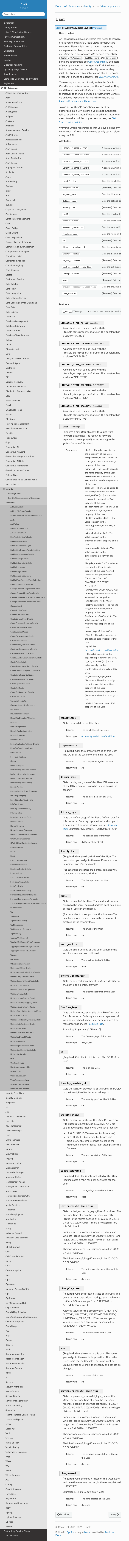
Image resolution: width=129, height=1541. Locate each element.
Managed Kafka (13, 1177)
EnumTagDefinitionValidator (22, 748)
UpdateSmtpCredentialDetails (22, 1024)
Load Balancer (12, 1144)
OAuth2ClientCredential (20, 839)
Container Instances (15, 261)
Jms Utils (10, 1121)
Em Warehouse (13, 400)
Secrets (9, 1382)
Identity (9, 489)
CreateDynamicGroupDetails (22, 636)
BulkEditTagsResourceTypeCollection (25, 580)
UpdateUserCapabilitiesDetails (23, 1050)
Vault (8, 1433)
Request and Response (17, 1503)
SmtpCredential (16, 886)
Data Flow (11, 289)
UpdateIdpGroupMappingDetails (24, 1002)
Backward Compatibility (15, 46)
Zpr (7, 1480)
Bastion (9, 186)
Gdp (8, 442)
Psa (7, 1331)
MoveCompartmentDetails (21, 817)
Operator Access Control (17, 1289)
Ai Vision (10, 121)
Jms (7, 1112)
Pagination (9, 83)
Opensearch (11, 1284)
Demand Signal (13, 363)
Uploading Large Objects (15, 69)
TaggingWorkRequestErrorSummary (25, 942)
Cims (8, 223)
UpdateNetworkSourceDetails (22, 1007)
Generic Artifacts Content (18, 470)
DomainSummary (17, 735)
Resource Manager (15, 1359)
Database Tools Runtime (17, 335)
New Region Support (14, 41)
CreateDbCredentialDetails (21, 628)
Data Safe (10, 307)
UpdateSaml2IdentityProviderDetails (25, 1020)
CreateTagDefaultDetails (20, 684)
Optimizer (10, 1298)
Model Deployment (15, 1214)
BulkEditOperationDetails (21, 563)
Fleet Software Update (16, 428)
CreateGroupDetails (18, 640)
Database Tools (13, 330)
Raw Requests (10, 74)
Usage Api (10, 1429)
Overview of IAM (108, 77)
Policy (12, 852)
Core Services (12, 270)
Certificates (11, 214)
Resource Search (14, 1368)
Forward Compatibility (14, 37)
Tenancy (13, 955)
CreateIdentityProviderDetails (22, 645)
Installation (9, 23)
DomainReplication (18, 727)
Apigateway (11, 144)
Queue (9, 1340)
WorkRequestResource (19, 1084)
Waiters (9, 1526)
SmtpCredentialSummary (20, 891)
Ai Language (11, 112)
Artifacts (10, 172)
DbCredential (15, 710)
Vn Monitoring (12, 1447)
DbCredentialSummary (19, 714)
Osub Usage (11, 1326)
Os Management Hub (16, 1303)
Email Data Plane (14, 410)
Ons (7, 1275)
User (12, 1058)
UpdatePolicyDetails (18, 1015)
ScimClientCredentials (19, 882)
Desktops (10, 368)
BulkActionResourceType (20, 546)
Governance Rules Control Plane (21, 480)
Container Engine (14, 256)
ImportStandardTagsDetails (21, 800)
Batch (8, 191)
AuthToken (14, 524)
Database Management (17, 321)
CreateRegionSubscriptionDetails (24, 666)
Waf (8, 1466)
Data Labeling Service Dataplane (21, 303)
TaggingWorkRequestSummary (23, 951)
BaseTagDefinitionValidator (21, 537)
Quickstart (9, 51)
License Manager (14, 1130)
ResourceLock (16, 873)
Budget (9, 205)
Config (9, 1484)
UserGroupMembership (20, 1067)
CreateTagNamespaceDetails (22, 692)
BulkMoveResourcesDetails (21, 584)
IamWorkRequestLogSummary (22, 774)
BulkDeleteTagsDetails (19, 559)
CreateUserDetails (17, 696)
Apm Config (11, 149)
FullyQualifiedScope (18, 757)
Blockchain (11, 200)
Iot (7, 1107)
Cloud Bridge (12, 228)
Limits (8, 1135)
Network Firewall (14, 1233)
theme (86, 1532)
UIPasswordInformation (20, 964)
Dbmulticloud (12, 349)
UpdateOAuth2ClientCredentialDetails (26, 1011)
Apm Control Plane (15, 154)
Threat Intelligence (14, 1419)
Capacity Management (16, 209)
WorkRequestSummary (19, 1089)
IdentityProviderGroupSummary (23, 791)
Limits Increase (13, 1140)
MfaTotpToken (16, 813)
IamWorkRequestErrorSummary (23, 770)
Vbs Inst (9, 1438)
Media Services (13, 1205)
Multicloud (11, 1224)
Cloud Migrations (14, 237)
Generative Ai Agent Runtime (20, 456)
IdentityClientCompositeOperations (24, 498)
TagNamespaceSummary (20, 929)
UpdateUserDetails (18, 1054)
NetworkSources (17, 826)
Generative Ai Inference (17, 466)
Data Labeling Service (16, 298)
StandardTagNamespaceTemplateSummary (28, 903)
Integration (11, 1102)
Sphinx (70, 1532)
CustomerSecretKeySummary (22, 705)
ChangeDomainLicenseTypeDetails (24, 593)
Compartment (16, 606)
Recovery (10, 1345)
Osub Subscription (15, 1321)
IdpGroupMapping (18, 796)
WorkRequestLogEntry (19, 1080)
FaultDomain (15, 753)
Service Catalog (13, 1396)
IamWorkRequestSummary (21, 783)
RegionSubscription (18, 860)
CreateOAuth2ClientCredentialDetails (26, 658)
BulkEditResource (17, 567)
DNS (8, 396)
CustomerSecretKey (18, 701)
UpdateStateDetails (18, 1028)
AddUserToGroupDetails (20, 511)
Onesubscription (14, 1270)
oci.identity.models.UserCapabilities (98, 736)
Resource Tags (95, 1024)
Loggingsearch (12, 1168)
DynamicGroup (16, 740)
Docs (58, 6)
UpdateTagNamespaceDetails (22, 1046)
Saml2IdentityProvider (19, 877)
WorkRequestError (18, 1076)
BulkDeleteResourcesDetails (22, 554)
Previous (65, 1514)
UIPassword (15, 959)
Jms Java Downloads (16, 1116)
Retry (8, 1508)
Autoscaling (11, 181)
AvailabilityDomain (18, 533)
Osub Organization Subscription (21, 1317)
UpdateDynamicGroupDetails (22, 990)
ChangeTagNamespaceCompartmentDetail (27, 597)
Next (114, 1514)
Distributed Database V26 (18, 391)
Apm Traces (11, 163)
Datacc (9, 340)
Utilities (9, 1522)
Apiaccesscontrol (14, 140)
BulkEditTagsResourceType (21, 576)
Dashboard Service (15, 279)
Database (10, 316)
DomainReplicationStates (20, 731)
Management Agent (15, 1182)
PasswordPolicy (16, 847)
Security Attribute (14, 1387)
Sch (7, 1377)
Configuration (10, 27)
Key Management (14, 1126)
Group (13, 761)
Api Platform (12, 135)
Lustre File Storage (14, 1172)
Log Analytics (12, 1154)
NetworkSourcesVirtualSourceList (24, 834)
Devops (9, 372)
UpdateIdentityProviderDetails (22, 998)
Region (13, 856)
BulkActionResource (18, 541)
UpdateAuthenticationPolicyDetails (25, 972)
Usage (8, 1424)
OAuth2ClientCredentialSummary (24, 843)
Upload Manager (14, 1517)
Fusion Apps (11, 438)
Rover (8, 1373)
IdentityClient (14, 494)
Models (11, 503)
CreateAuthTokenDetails (20, 615)
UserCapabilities (17, 1063)
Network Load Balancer (17, 1238)
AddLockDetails (16, 507)
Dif (7, 377)
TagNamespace (16, 925)
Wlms (8, 1470)
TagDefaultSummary (18, 921)
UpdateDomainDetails (19, 985)
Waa (8, 1457)
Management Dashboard (18, 1186)
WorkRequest (16, 1072)
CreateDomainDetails (19, 632)
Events (9, 414)
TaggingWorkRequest (19, 938)
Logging (7, 60)
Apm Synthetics (13, 158)
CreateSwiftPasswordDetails (22, 679)
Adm (8, 98)
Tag (11, 912)
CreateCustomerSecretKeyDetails (24, 623)
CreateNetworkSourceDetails (22, 653)
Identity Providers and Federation (77, 101)
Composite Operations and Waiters (21, 79)
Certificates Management (18, 219)
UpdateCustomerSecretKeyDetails (24, 981)
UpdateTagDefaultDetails (20, 1037)
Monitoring (11, 1219)
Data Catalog (12, 284)
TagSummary (15, 934)
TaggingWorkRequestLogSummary (24, 946)
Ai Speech (10, 116)
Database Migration (15, 326)
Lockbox (10, 1149)
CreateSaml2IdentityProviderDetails (25, 671)
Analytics (10, 126)
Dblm (8, 344)
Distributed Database (16, 386)
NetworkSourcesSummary (21, 830)
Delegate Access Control (17, 358)
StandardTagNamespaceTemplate (24, 899)
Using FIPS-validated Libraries (18, 32)
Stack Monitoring (14, 1405)
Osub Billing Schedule (16, 1312)
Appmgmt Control (14, 167)
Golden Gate (12, 475)
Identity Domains (14, 1098)
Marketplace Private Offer (18, 1196)
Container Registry (14, 265)
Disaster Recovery (14, 382)
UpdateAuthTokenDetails (20, 968)
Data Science (12, 312)
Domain (13, 722)
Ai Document (12, 107)
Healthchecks (12, 484)
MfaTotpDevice (16, 804)
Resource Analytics (15, 1354)
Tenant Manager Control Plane (20, 1415)
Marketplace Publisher (16, 1200)
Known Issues (10, 55)
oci (25, 4)
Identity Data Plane (15, 1093)
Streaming (10, 1410)
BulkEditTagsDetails (18, 572)
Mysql (8, 1228)
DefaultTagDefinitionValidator (22, 718)
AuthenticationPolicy (19, 528)
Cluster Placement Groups (18, 242)
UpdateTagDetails (17, 1041)
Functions (10, 433)
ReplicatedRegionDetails (20, 869)
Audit (8, 177)
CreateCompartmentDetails (21, 619)
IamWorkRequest (17, 765)
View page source (110, 6)
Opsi (8, 1294)
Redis (8, 1349)
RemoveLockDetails (18, 865)
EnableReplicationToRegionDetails (24, 744)
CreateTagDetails (17, 688)
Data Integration (14, 293)
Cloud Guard (12, 233)
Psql (7, 1335)
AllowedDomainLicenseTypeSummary (26, 515)
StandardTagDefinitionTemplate (23, 895)
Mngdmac (10, 1210)
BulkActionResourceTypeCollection (25, 550)
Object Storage (13, 1247)
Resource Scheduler (15, 1363)
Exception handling (13, 65)
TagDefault (14, 916)
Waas (8, 1461)
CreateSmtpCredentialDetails (22, 675)
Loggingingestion (14, 1163)
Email (8, 405)
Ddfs (8, 354)
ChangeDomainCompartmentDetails (25, 589)
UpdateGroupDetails (19, 994)
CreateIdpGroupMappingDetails (23, 649)
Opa (8, 1280)
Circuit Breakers (13, 1489)
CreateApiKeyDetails (18, 610)
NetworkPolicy (16, 821)
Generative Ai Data (15, 461)
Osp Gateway (12, 1308)
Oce (7, 1252)
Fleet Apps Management (17, 424)
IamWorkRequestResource (21, 778)
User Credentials (97, 62)
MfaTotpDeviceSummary (20, 809)
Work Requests (13, 1475)
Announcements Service (17, 130)
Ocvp (8, 1261)
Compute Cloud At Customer (20, 247)
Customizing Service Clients (17, 1531)
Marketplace (11, 1191)
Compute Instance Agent (18, 251)
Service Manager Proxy (17, 1401)
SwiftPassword (16, 908)
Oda (8, 1266)
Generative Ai (12, 447)
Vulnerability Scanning (16, 1452)
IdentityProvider (17, 787)
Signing (9, 1512)
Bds (7, 195)
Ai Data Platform (14, 102)
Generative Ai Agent (15, 452)
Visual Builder (12, 1443)
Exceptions (11, 1494)
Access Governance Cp (17, 93)
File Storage (11, 419)
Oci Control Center (15, 1256)
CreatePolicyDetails (18, 662)
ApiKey (13, 520)
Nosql (8, 1242)
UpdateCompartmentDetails (22, 977)
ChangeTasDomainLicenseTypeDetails (25, 602)
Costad (9, 275)
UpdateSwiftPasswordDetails (22, 1033)
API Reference (10, 88)
